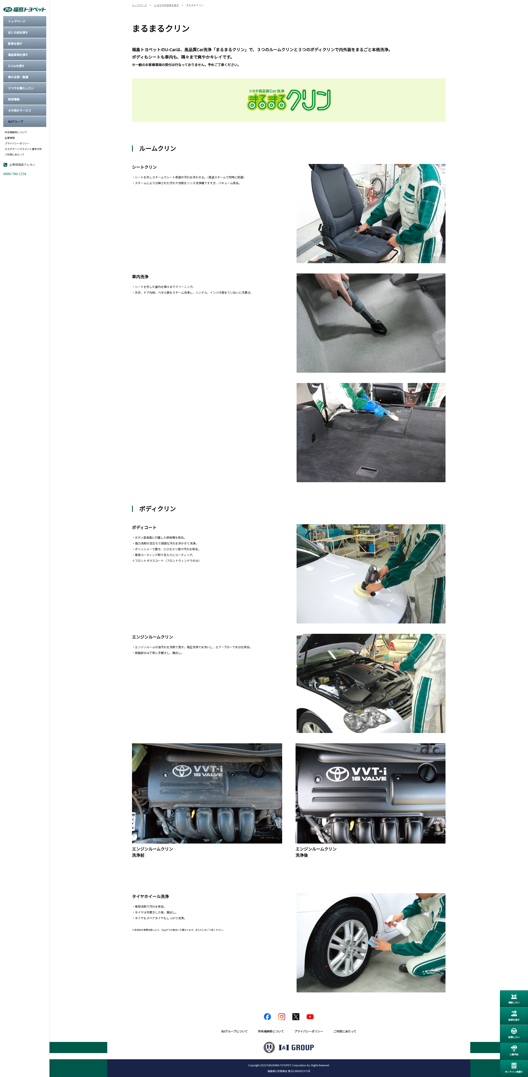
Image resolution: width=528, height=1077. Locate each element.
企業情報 (10, 138)
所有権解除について (16, 132)
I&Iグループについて (234, 1031)
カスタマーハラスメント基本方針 (23, 149)
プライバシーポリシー (17, 143)
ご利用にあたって (14, 154)
